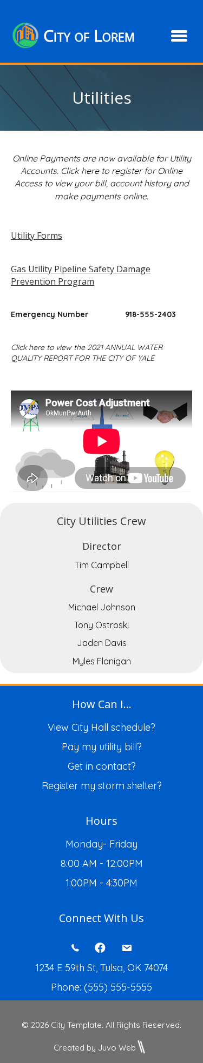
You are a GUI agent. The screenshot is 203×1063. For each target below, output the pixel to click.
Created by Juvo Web (95, 1047)
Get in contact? (102, 766)
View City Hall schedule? (101, 727)
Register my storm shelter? (102, 785)
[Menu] (179, 35)
